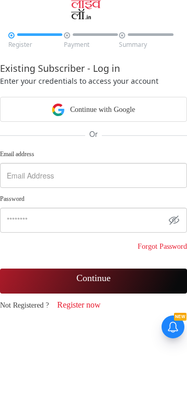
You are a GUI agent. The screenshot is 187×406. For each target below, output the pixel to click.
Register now (79, 304)
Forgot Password (162, 246)
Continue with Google (101, 109)
